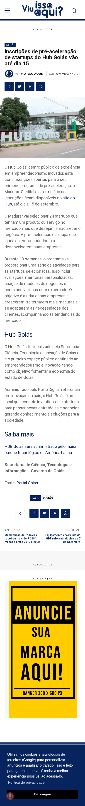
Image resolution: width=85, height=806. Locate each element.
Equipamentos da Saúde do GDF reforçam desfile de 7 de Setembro (62, 539)
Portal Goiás (27, 482)
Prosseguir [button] (42, 794)
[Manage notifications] (10, 796)
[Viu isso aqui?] (10, 73)
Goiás (10, 45)
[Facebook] (9, 86)
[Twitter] (19, 86)
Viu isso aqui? (32, 74)
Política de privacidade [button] (26, 782)
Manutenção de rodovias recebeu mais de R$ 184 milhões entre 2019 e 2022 (22, 539)
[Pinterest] (29, 86)
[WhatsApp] (40, 86)
